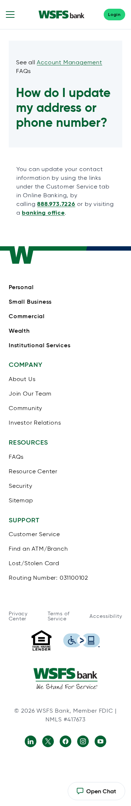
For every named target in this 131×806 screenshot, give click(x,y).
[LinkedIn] (30, 741)
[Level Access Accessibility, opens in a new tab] (81, 640)
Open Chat (96, 793)
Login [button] (114, 14)
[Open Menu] (10, 14)
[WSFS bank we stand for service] (65, 678)
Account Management (69, 62)
